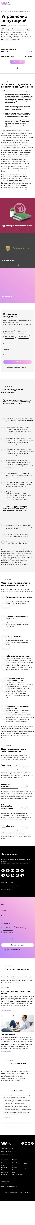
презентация (14, 265)
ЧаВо (25, 1163)
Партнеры (4, 1174)
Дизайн (14, 1172)
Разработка (16, 1163)
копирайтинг (18, 230)
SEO (13, 1165)
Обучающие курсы (18, 1174)
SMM (13, 1170)
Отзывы (3, 1165)
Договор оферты (5, 1181)
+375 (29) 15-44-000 (9, 1216)
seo (4, 230)
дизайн (10, 230)
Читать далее (6, 1010)
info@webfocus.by (5, 889)
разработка (28, 230)
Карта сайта (4, 1184)
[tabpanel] (17, 1104)
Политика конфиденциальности (9, 1186)
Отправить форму (17, 945)
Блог (2, 1170)
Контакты (27, 1166)
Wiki (25, 1168)
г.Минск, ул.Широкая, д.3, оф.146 (9, 886)
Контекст (15, 1167)
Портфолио (5, 1163)
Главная (3, 11)
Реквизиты (4, 1172)
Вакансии (4, 1167)
